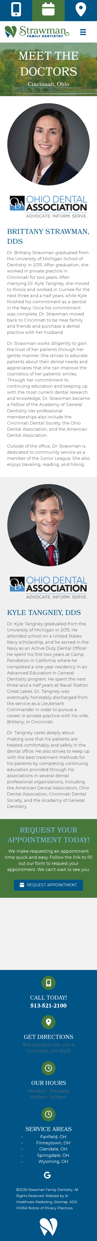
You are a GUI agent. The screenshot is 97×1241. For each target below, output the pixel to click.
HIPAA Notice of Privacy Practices (44, 1208)
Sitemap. (61, 1202)
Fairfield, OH (53, 1136)
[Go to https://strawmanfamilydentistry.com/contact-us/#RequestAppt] (48, 9)
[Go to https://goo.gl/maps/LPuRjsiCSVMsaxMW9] (81, 9)
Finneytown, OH (53, 1143)
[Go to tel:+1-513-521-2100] (16, 9)
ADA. (73, 1202)
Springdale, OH (53, 1155)
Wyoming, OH (53, 1161)
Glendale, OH (53, 1149)
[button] (48, 885)
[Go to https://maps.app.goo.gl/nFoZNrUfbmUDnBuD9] (48, 1035)
